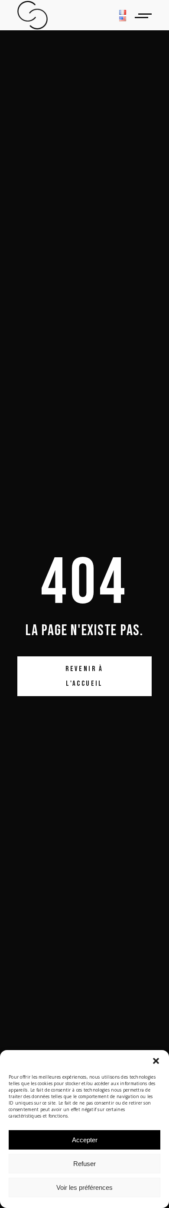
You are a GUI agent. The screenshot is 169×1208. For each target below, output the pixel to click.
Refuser (84, 1163)
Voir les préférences (84, 1187)
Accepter (85, 1140)
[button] (156, 1061)
